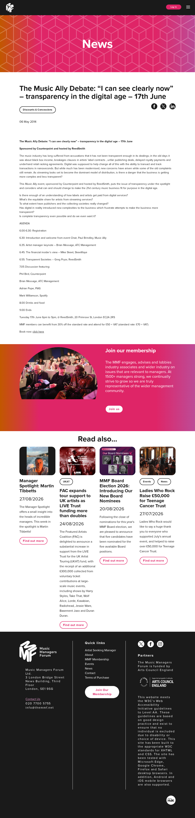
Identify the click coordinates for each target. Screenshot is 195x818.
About (89, 655)
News (164, 481)
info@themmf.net (40, 707)
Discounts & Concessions (37, 109)
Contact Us (33, 699)
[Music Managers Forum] (38, 661)
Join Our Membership (102, 692)
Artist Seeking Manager (100, 650)
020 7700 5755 (38, 703)
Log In (174, 7)
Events (147, 481)
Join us (114, 409)
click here (38, 332)
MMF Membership (97, 659)
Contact (90, 673)
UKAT (66, 481)
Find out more (33, 541)
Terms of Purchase (97, 677)
